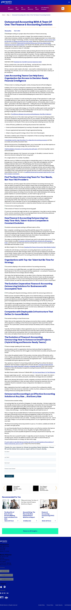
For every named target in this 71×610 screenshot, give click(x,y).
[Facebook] (0, 593)
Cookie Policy (41, 605)
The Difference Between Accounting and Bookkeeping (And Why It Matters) (31, 114)
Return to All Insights (30, 531)
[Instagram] (6, 593)
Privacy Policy (50, 605)
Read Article (9, 521)
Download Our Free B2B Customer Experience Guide (28, 62)
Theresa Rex (8, 30)
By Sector (23, 8)
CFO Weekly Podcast (45, 8)
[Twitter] (2, 593)
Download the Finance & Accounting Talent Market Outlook (39, 247)
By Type (17, 8)
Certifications (68, 605)
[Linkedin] (4, 593)
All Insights (11, 8)
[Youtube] (7, 593)
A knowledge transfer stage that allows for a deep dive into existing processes (26, 140)
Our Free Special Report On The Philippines (44, 372)
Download (27, 521)
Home (3, 15)
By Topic (37, 8)
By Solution (30, 8)
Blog (8, 15)
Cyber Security (59, 605)
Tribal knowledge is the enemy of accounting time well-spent (21, 149)
